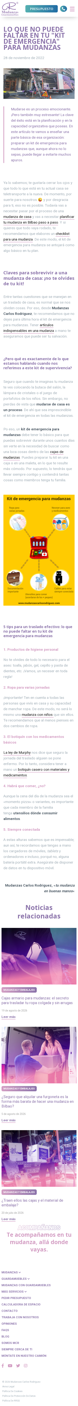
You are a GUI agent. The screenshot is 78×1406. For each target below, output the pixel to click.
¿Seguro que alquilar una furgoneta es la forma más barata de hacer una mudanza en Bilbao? (38, 1101)
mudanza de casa (17, 217)
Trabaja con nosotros (20, 1317)
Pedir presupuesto (16, 1298)
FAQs (5, 1330)
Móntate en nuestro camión (24, 1356)
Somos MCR (10, 1343)
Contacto (10, 1311)
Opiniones (9, 1323)
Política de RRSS (11, 1400)
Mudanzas (10, 1272)
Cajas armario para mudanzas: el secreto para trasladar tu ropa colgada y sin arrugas (37, 1000)
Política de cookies (12, 1391)
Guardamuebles (14, 1279)
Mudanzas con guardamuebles (26, 1285)
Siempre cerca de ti (17, 1349)
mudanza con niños (38, 714)
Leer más (9, 1017)
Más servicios (13, 1291)
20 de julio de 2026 (13, 1212)
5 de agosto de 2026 (14, 1113)
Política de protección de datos (19, 1396)
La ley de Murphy (17, 752)
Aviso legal (8, 1386)
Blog (5, 1336)
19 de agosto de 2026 (14, 1010)
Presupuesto (41, 9)
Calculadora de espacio (21, 1304)
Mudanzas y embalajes (19, 989)
